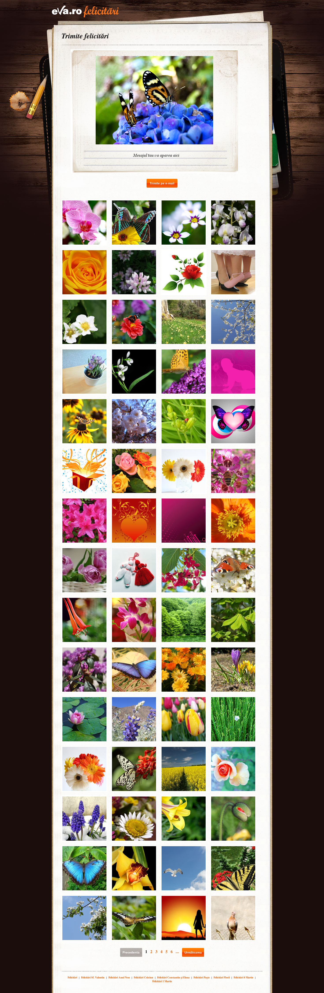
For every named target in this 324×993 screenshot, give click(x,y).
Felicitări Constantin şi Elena (173, 977)
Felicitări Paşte (202, 977)
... (177, 951)
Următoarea (193, 952)
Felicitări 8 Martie (243, 977)
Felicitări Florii (222, 977)
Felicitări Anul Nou (119, 977)
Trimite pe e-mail (162, 183)
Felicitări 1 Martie (162, 981)
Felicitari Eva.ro (85, 11)
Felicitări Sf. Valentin (92, 977)
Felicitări (72, 977)
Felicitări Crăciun (143, 977)
